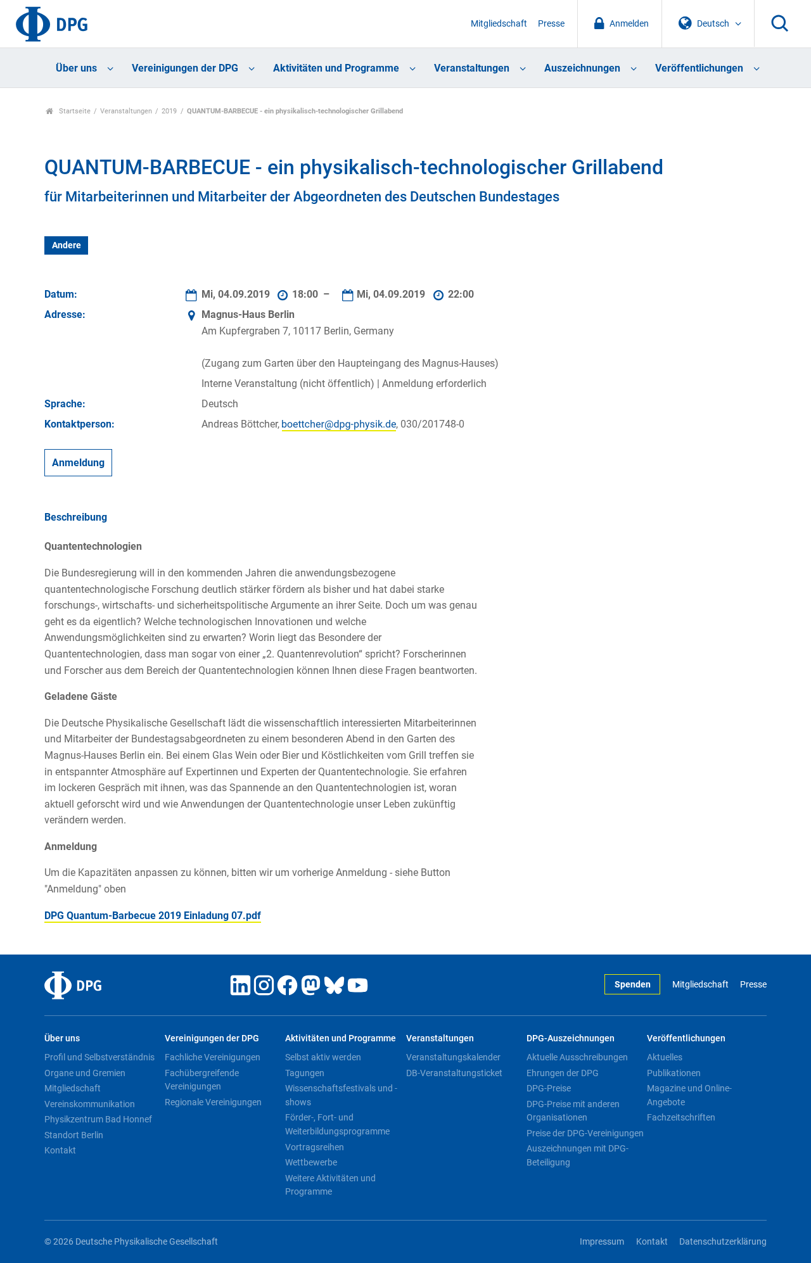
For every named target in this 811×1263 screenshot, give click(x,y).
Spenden (633, 984)
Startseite (74, 111)
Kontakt (60, 1150)
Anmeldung (78, 463)
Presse (551, 23)
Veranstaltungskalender (453, 1057)
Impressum (602, 1241)
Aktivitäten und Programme (336, 68)
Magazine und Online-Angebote (689, 1095)
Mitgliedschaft (499, 23)
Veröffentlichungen (699, 68)
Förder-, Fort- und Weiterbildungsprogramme (337, 1124)
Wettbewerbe (311, 1162)
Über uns (76, 68)
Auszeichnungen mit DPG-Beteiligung (578, 1155)
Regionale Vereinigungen (213, 1102)
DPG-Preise (549, 1088)
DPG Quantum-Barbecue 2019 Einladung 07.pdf (152, 916)
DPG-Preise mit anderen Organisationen (573, 1111)
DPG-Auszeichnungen (571, 1038)
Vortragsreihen (314, 1147)
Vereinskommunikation (89, 1104)
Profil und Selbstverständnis (99, 1057)
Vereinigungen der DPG (185, 68)
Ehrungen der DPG (563, 1073)
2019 (169, 111)
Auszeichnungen (582, 68)
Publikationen (674, 1073)
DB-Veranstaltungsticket (454, 1073)
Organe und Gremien (84, 1073)
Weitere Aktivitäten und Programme (330, 1185)
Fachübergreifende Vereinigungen (202, 1080)
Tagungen (304, 1073)
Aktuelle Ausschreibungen (577, 1057)
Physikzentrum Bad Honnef (98, 1119)
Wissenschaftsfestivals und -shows (341, 1095)
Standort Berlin (73, 1135)
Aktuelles (664, 1057)
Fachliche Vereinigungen (212, 1057)
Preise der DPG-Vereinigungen (585, 1133)
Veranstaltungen (471, 68)
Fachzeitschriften (681, 1117)
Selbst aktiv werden (323, 1057)
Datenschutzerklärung (723, 1241)
